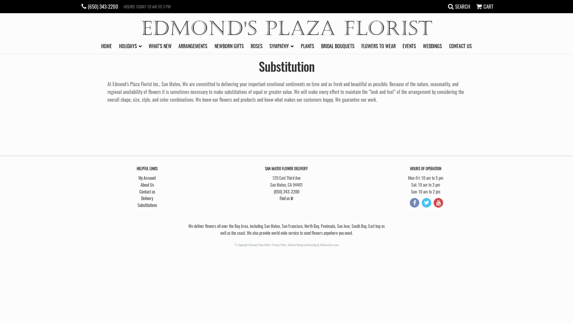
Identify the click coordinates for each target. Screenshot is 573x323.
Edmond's (286, 28)
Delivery (147, 198)
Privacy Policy (279, 245)
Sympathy (279, 46)
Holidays (128, 46)
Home (106, 46)
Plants (307, 46)
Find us (285, 198)
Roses (257, 46)
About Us (147, 185)
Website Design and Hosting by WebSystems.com (313, 245)
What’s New (160, 46)
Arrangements (192, 46)
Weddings (432, 46)
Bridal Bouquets (338, 46)
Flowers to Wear (378, 46)
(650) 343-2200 (286, 191)
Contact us (460, 46)
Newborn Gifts (229, 46)
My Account (147, 178)
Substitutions (147, 205)
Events (409, 46)
